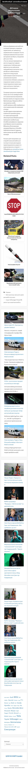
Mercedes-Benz (17, 708)
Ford (12, 703)
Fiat (9, 703)
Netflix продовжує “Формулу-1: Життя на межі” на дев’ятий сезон (14, 504)
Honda (19, 703)
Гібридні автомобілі (9, 727)
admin (18, 16)
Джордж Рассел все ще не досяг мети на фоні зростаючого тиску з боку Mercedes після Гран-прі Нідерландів (12, 572)
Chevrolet (10, 700)
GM (15, 703)
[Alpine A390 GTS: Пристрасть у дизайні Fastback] (14, 318)
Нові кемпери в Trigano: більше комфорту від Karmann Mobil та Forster (13, 354)
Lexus (5, 708)
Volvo (20, 719)
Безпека (6, 724)
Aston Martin (6, 697)
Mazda (10, 708)
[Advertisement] (14, 26)
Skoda (6, 716)
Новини (8, 292)
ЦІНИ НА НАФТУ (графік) (14, 756)
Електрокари (9, 729)
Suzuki (14, 716)
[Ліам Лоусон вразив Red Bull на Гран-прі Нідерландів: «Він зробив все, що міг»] (14, 515)
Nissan (13, 711)
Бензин (10, 724)
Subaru (10, 716)
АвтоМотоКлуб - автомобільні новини (14, 1)
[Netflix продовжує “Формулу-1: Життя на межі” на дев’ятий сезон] (14, 493)
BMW (16, 697)
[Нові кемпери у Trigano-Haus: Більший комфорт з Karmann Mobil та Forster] (14, 432)
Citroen (16, 700)
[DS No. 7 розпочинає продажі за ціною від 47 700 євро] (14, 373)
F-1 (22, 700)
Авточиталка (15, 722)
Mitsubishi (7, 711)
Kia (21, 705)
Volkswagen (14, 719)
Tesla (18, 716)
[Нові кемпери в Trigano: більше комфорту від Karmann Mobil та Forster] (14, 344)
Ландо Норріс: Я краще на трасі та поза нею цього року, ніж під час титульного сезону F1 (13, 603)
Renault (16, 713)
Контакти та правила (14, 765)
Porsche (11, 713)
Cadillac (5, 700)
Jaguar (15, 705)
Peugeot (6, 713)
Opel (17, 710)
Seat (20, 713)
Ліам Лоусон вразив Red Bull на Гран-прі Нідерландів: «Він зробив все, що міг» (14, 525)
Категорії (7, 741)
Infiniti (12, 705)
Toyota (6, 719)
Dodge (19, 700)
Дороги (18, 727)
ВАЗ (13, 724)
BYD (20, 697)
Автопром (7, 722)
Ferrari (6, 703)
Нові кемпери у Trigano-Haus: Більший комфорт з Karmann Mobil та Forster (13, 442)
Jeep (18, 705)
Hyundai (7, 705)
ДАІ (15, 727)
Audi (11, 697)
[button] (2, 5)
